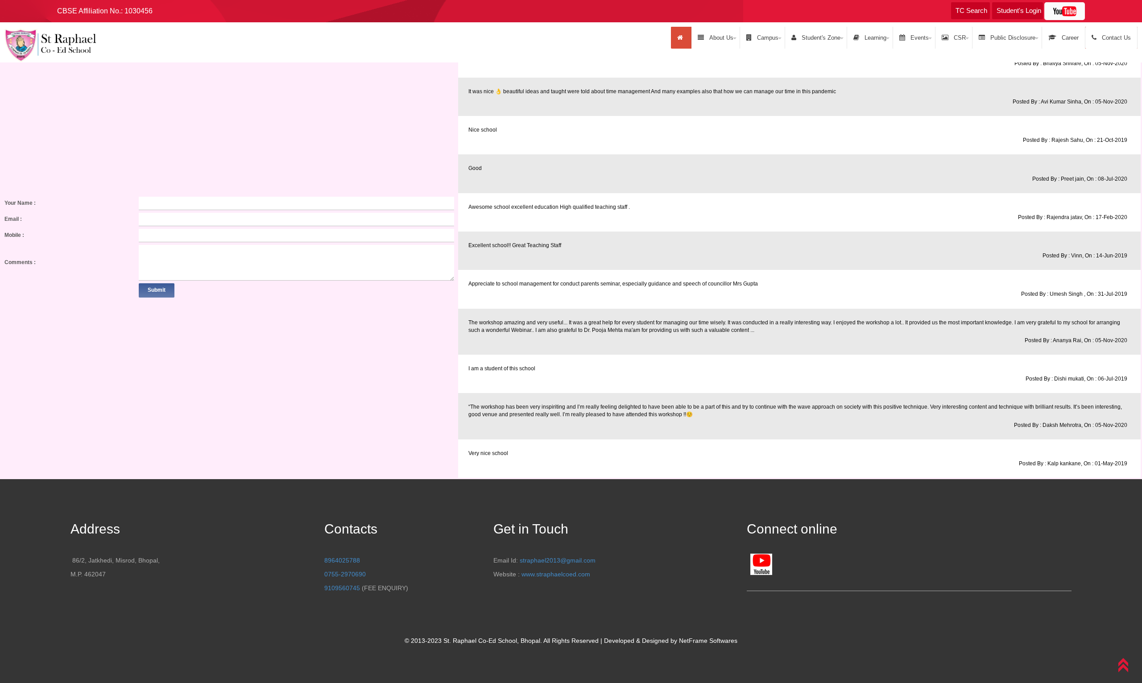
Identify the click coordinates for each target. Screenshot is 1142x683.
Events (918, 37)
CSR (958, 37)
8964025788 (342, 560)
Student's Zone (819, 37)
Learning (873, 37)
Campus (765, 37)
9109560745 (342, 588)
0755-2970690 (345, 574)
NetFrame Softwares (708, 640)
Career (1068, 37)
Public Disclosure (1011, 37)
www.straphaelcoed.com (555, 574)
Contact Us (1114, 37)
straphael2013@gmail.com (558, 560)
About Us (719, 37)
